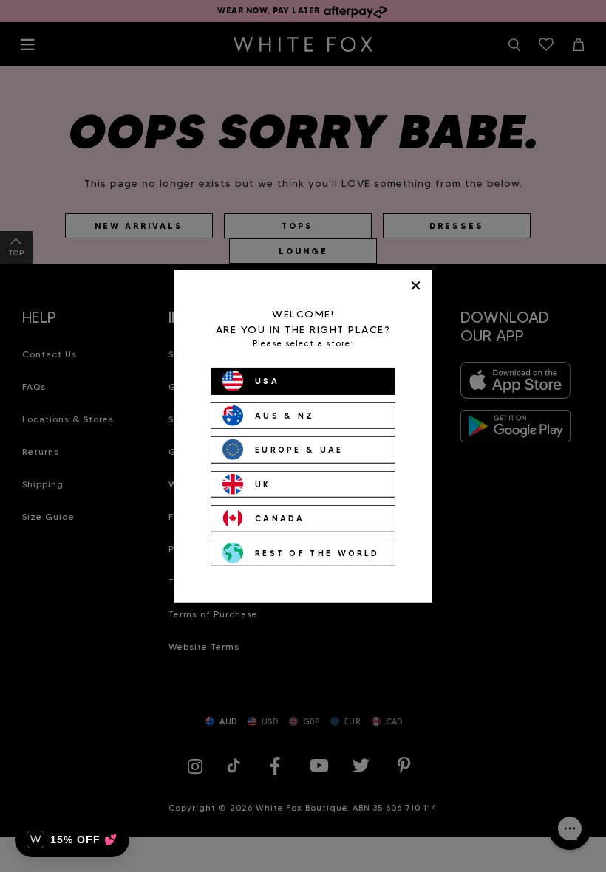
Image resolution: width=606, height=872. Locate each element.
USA (267, 381)
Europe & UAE (299, 449)
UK (263, 483)
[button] (72, 839)
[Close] (415, 285)
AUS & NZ (284, 415)
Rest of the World (317, 552)
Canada (280, 518)
